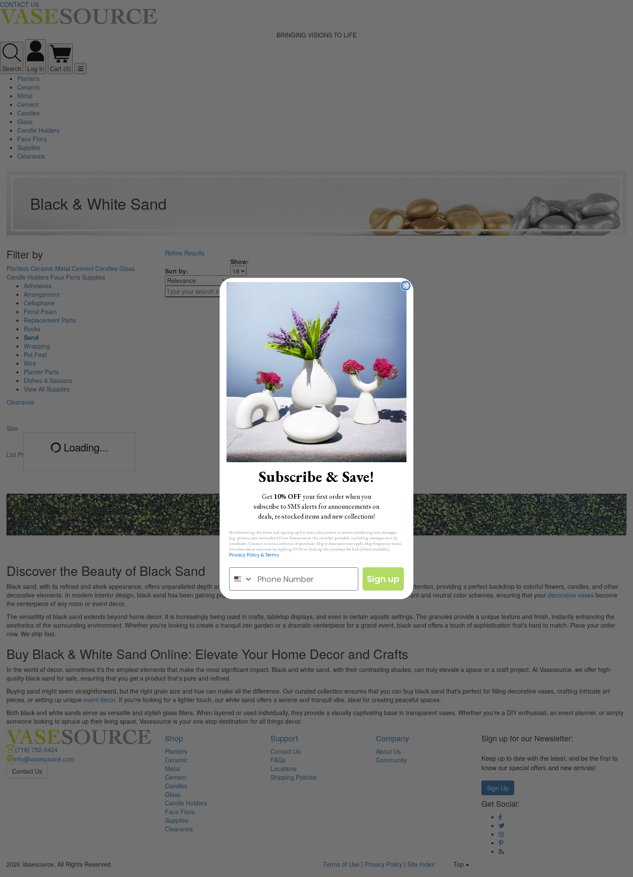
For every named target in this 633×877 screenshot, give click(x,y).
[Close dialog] (405, 285)
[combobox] (241, 579)
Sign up (383, 579)
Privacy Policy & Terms (254, 555)
